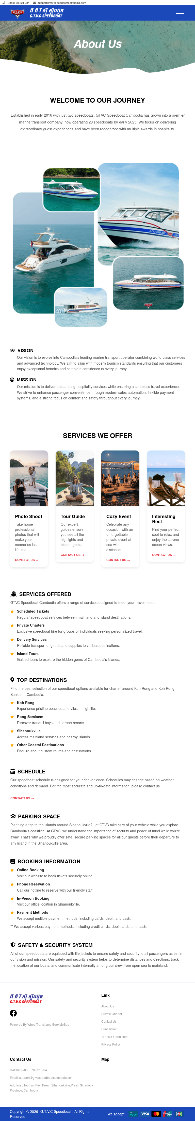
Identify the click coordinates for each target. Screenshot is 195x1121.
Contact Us (109, 1021)
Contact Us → (27, 559)
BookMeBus (60, 1024)
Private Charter (111, 1013)
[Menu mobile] (180, 17)
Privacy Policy (111, 1044)
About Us (107, 1006)
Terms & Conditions (114, 1036)
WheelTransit (36, 1024)
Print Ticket (109, 1029)
